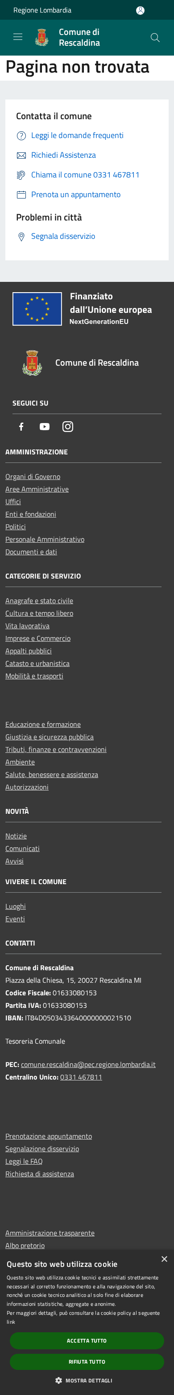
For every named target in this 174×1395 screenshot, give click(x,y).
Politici (15, 526)
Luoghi (15, 906)
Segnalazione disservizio (42, 1148)
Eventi (15, 918)
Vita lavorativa (27, 625)
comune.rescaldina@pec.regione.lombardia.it (88, 1064)
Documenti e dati (31, 551)
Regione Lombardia (42, 9)
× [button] (164, 1259)
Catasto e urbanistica (37, 663)
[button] (87, 1380)
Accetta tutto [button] (87, 1340)
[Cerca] (155, 37)
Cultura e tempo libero (39, 613)
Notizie (16, 835)
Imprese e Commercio (37, 638)
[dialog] (87, 1322)
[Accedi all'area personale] (140, 10)
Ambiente (20, 761)
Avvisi (14, 860)
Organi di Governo (32, 476)
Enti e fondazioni (30, 514)
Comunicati (22, 848)
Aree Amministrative (37, 489)
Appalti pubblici (28, 650)
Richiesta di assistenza (39, 1173)
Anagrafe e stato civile (39, 600)
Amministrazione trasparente (50, 1232)
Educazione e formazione (43, 724)
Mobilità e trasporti (34, 675)
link (11, 1321)
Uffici (13, 501)
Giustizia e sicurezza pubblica (49, 736)
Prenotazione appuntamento (48, 1136)
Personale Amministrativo (44, 539)
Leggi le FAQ (24, 1161)
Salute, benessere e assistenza (51, 774)
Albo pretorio (25, 1245)
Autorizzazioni (27, 787)
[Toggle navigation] (17, 36)
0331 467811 (81, 1076)
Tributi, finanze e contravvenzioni (56, 749)
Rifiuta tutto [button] (87, 1361)
